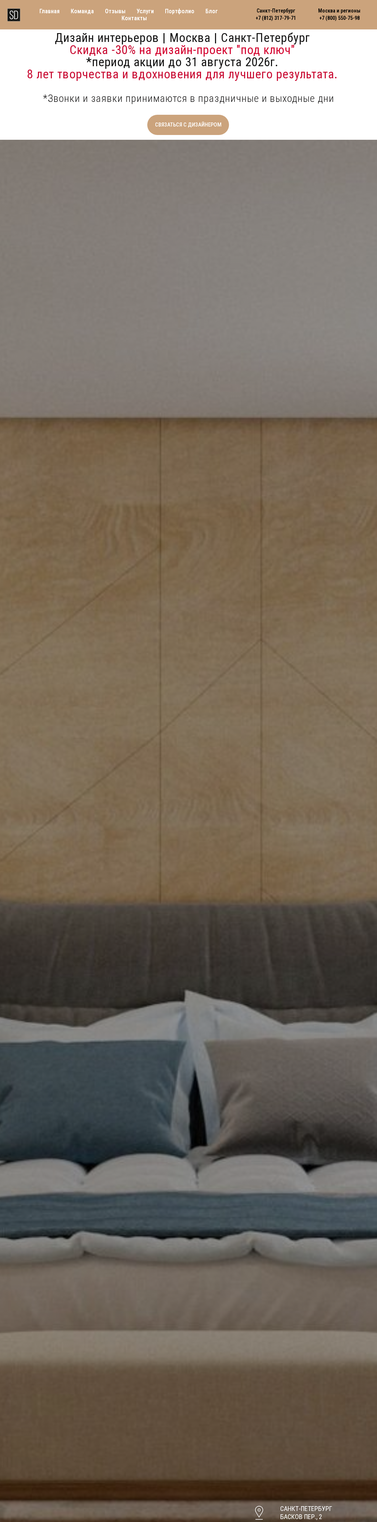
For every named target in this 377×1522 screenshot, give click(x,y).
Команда (82, 11)
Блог (211, 11)
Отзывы (115, 11)
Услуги (145, 11)
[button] (188, 125)
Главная (49, 11)
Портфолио (179, 11)
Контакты (134, 18)
